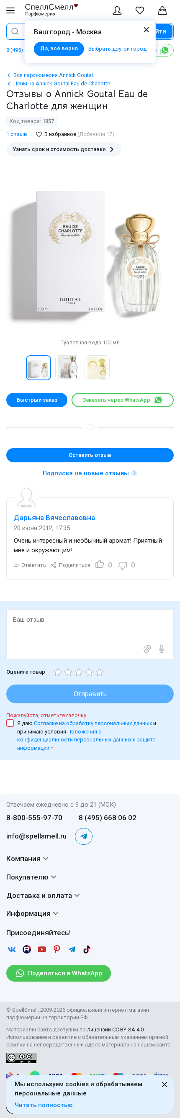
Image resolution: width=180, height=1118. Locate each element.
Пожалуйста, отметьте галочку (46, 715)
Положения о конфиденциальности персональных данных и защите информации (86, 739)
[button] (15, 367)
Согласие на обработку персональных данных (93, 723)
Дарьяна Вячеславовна (54, 517)
